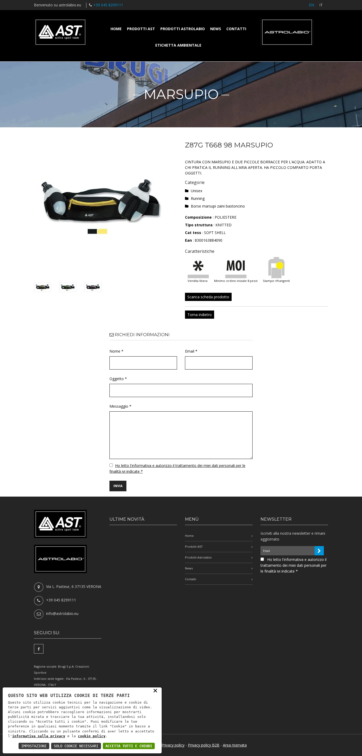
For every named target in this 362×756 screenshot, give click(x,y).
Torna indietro (199, 314)
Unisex (196, 190)
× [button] (155, 690)
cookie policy (91, 736)
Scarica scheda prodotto (208, 296)
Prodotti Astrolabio (182, 28)
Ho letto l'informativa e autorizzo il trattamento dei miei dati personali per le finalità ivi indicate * (293, 565)
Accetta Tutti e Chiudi (128, 746)
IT (321, 4)
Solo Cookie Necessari (76, 746)
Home (116, 28)
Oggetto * (118, 378)
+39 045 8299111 (108, 4)
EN (311, 4)
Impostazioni (34, 746)
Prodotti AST (141, 28)
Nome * (116, 351)
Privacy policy (172, 745)
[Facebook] (38, 649)
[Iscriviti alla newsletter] (319, 550)
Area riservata (235, 745)
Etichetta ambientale (178, 45)
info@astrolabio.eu (62, 613)
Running (198, 198)
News (215, 28)
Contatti (236, 28)
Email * (191, 351)
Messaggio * (120, 406)
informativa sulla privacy (38, 736)
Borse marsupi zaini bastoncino (218, 206)
